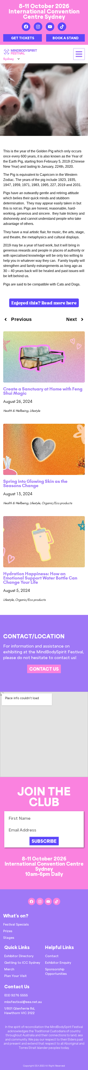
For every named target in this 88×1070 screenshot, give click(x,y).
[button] (79, 54)
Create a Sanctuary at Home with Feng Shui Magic (42, 391)
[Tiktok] (62, 26)
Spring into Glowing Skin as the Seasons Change (35, 483)
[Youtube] (50, 26)
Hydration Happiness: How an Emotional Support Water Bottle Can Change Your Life (40, 578)
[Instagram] (38, 26)
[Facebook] (26, 26)
